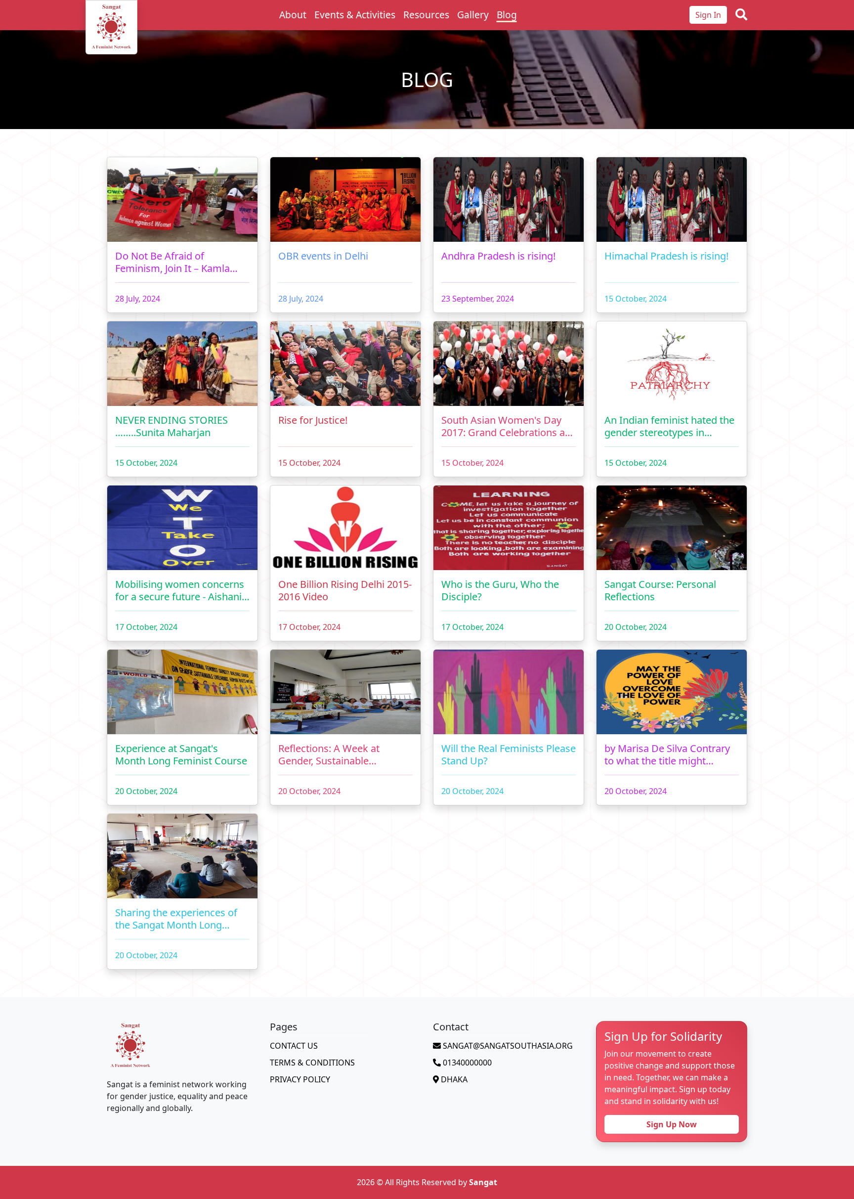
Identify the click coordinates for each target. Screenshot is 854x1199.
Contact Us (294, 1045)
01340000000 (466, 1062)
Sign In (708, 14)
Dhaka (453, 1079)
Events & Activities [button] (354, 14)
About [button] (292, 14)
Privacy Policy (300, 1079)
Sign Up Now (671, 1124)
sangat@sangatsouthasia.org (507, 1045)
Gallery (473, 14)
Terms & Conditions (312, 1062)
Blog (507, 14)
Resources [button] (426, 14)
